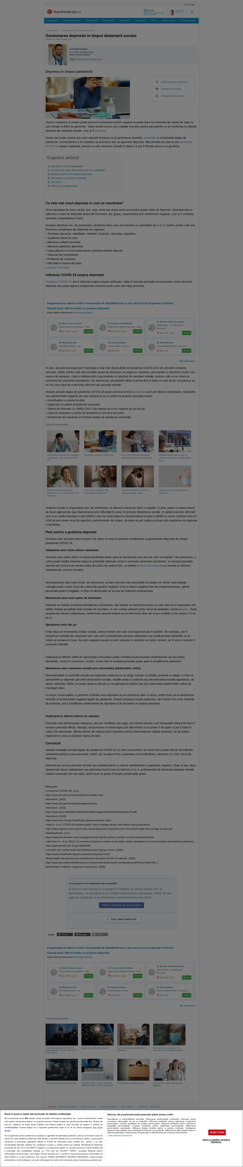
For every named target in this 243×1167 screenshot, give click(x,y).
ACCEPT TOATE (217, 1132)
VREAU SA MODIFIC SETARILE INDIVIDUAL (216, 1141)
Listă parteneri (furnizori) (119, 1135)
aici (42, 1151)
